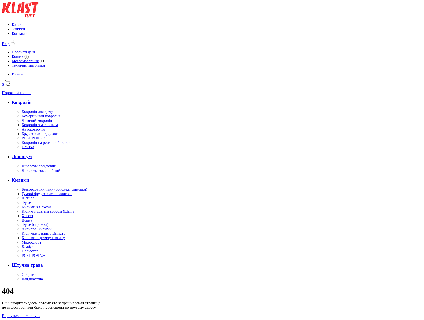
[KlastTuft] (20, 16)
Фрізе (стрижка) (35, 224)
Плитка (28, 147)
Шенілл (28, 198)
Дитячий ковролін (37, 120)
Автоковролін (33, 129)
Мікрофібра (31, 242)
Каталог (18, 25)
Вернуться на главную (21, 316)
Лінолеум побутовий (39, 166)
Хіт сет (27, 216)
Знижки (18, 29)
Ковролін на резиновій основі (46, 142)
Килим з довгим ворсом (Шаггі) (48, 211)
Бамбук (28, 247)
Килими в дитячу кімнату (43, 238)
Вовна (27, 220)
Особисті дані (23, 52)
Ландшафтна (32, 279)
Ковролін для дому (37, 112)
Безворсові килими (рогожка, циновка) (54, 189)
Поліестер (30, 251)
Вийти (17, 74)
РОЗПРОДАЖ (34, 138)
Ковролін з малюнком (40, 125)
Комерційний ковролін (41, 116)
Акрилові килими (37, 229)
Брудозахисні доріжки (40, 134)
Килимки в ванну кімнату (43, 233)
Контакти (20, 33)
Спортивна (31, 274)
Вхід (6, 44)
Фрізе (26, 202)
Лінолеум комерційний (41, 170)
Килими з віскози (36, 207)
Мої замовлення (25, 61)
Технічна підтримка (28, 65)
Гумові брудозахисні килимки (47, 194)
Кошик (17, 56)
